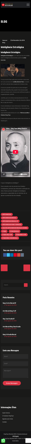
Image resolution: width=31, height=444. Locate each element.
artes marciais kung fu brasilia (11, 224)
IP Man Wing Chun (21, 234)
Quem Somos (6, 413)
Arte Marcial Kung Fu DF (9, 311)
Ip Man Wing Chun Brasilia (9, 238)
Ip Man (4, 231)
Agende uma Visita (7, 419)
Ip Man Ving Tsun (7, 234)
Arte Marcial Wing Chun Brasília (12, 327)
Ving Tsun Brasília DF (9, 319)
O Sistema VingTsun (8, 416)
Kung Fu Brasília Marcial (9, 334)
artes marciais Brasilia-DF (10, 221)
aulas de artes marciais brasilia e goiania (14, 228)
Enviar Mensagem (11, 383)
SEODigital (15, 436)
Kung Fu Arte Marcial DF (9, 303)
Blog (3, 42)
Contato (4, 422)
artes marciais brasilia (9, 217)
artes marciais (6, 214)
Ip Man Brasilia (14, 231)
